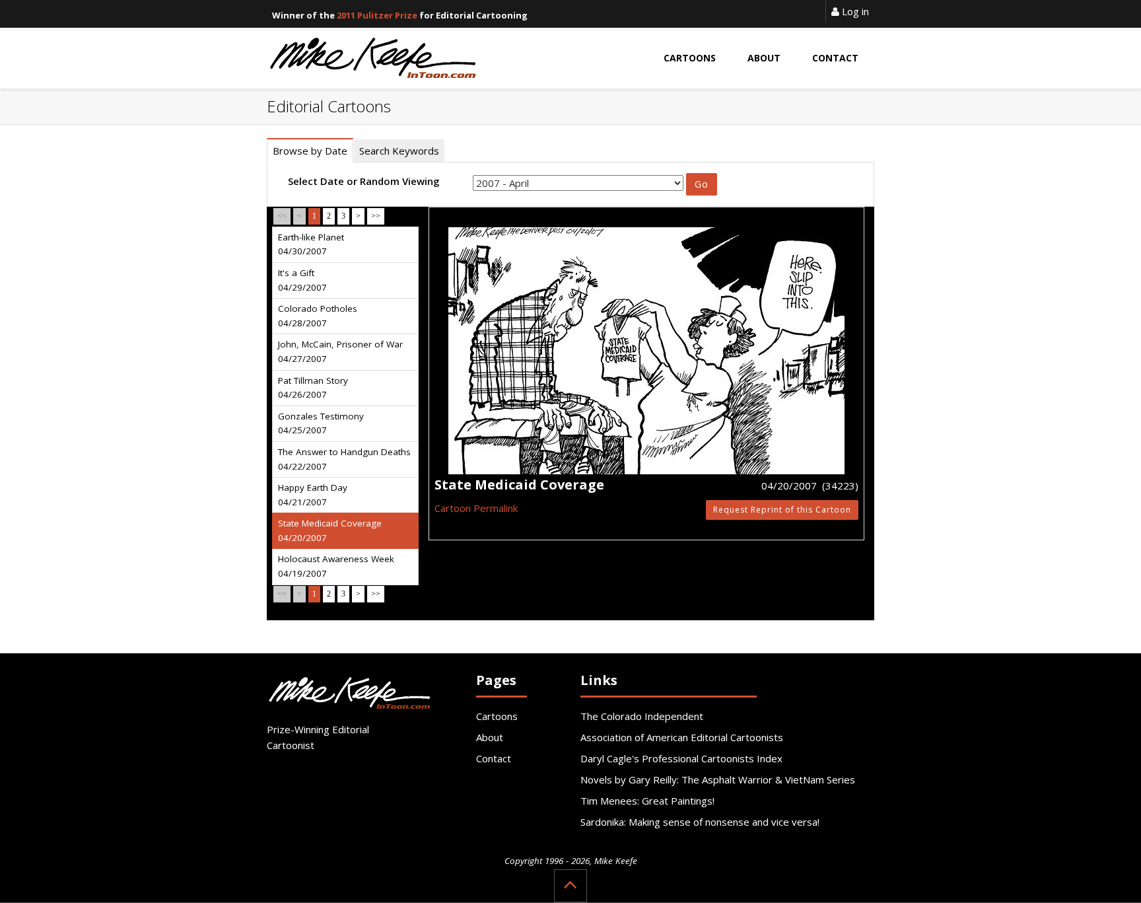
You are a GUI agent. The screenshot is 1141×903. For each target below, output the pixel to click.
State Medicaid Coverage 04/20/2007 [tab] (330, 530)
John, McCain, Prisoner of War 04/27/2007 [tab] (340, 351)
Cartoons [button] (690, 58)
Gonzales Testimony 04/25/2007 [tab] (321, 423)
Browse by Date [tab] (310, 150)
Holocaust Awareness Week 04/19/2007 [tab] (336, 566)
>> (375, 216)
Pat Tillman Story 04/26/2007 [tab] (313, 388)
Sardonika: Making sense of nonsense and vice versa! (699, 821)
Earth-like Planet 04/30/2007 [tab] (311, 244)
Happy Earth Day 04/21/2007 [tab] (312, 495)
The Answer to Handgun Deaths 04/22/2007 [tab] (344, 459)
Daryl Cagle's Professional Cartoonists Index (681, 758)
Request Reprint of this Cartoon (782, 509)
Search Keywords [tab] (399, 150)
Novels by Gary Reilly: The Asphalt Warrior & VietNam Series (717, 779)
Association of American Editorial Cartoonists (681, 737)
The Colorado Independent (641, 716)
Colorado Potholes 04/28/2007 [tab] (317, 316)
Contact (493, 758)
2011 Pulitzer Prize (377, 15)
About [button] (763, 58)
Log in (854, 11)
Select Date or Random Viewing (364, 181)
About (489, 737)
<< (282, 216)
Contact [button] (835, 58)
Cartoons (497, 716)
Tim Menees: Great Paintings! (647, 800)
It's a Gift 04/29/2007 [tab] (302, 280)
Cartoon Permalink (476, 508)
